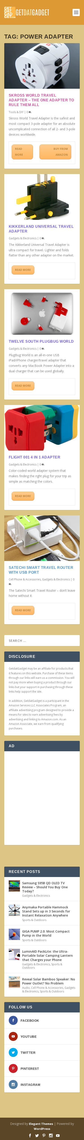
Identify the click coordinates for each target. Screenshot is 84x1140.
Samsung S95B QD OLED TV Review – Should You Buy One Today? (45, 887)
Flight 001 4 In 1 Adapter (34, 457)
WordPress (42, 1129)
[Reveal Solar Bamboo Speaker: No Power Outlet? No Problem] (14, 982)
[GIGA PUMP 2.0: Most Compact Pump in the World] (14, 934)
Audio (26, 988)
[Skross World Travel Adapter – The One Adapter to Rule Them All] (42, 66)
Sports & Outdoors (34, 920)
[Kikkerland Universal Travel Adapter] (42, 197)
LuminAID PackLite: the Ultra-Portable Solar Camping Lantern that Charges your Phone (47, 955)
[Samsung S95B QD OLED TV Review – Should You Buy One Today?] (14, 886)
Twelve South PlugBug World (41, 341)
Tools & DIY (16, 112)
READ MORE (19, 152)
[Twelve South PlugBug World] (42, 312)
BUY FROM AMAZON (61, 152)
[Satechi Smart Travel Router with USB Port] (42, 538)
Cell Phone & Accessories (25, 579)
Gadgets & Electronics (23, 238)
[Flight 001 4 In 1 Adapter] (42, 428)
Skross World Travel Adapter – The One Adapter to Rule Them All (41, 100)
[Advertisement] (42, 798)
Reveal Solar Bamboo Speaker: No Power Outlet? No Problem (48, 981)
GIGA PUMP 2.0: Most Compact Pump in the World (46, 933)
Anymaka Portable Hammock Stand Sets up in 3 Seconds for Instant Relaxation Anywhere (46, 911)
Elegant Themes (41, 1124)
